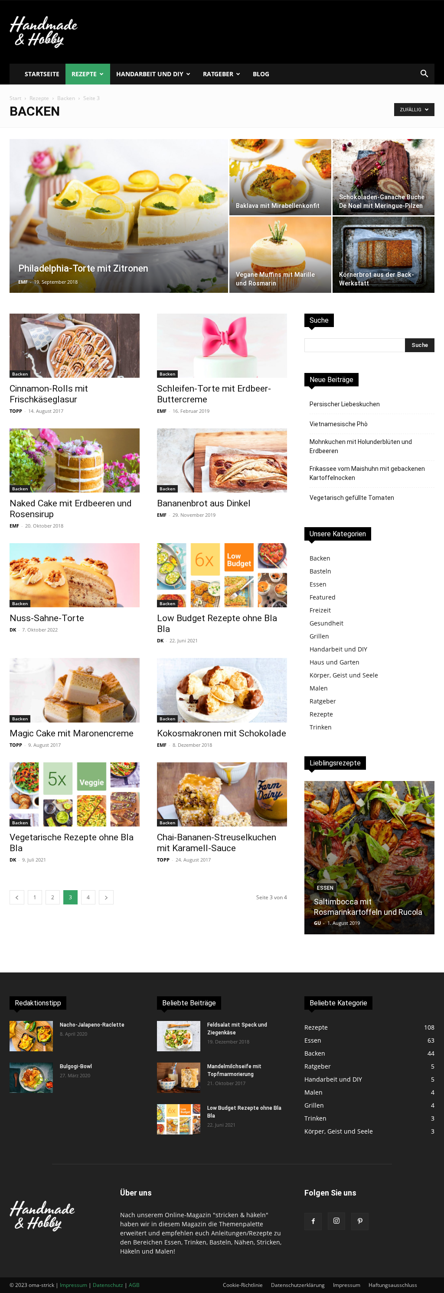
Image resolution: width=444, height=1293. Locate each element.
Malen (319, 688)
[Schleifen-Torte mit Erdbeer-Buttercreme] (222, 346)
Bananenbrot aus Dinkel (204, 503)
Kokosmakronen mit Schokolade (221, 733)
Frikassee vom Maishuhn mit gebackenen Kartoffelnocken (367, 473)
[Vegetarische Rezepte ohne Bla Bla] (75, 794)
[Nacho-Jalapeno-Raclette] (31, 1036)
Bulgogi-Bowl (76, 1066)
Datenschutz (108, 1285)
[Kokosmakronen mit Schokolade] (222, 690)
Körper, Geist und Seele (344, 675)
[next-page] (106, 897)
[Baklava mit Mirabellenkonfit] (280, 177)
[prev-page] (17, 897)
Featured (323, 597)
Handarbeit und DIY (149, 74)
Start (15, 98)
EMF (23, 282)
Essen (318, 584)
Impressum (346, 1285)
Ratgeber (218, 74)
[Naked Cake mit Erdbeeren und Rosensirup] (75, 460)
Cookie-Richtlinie (243, 1285)
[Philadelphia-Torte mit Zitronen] (119, 233)
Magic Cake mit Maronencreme (72, 733)
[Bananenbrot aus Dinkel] (222, 460)
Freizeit (320, 610)
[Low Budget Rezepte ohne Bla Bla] (222, 575)
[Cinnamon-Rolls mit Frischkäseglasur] (75, 346)
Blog (261, 74)
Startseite (42, 74)
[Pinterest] (360, 1221)
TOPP (16, 411)
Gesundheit (326, 623)
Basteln (320, 571)
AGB (134, 1285)
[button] (424, 75)
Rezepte (84, 74)
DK (13, 629)
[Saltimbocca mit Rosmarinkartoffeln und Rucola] (369, 857)
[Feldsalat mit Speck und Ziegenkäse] (178, 1036)
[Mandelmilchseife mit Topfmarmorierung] (178, 1078)
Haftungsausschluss (393, 1285)
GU (317, 923)
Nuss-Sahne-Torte (47, 618)
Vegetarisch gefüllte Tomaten (352, 497)
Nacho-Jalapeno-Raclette (92, 1025)
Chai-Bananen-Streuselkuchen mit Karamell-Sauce (216, 842)
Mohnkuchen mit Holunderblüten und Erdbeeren (361, 446)
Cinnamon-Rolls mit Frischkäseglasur (49, 394)
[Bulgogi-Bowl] (31, 1078)
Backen (66, 98)
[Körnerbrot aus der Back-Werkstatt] (383, 255)
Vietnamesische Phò (339, 424)
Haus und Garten (334, 662)
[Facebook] (313, 1221)
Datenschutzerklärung (298, 1285)
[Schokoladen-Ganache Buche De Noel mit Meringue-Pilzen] (383, 177)
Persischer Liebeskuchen (345, 404)
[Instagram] (336, 1221)
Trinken (321, 727)
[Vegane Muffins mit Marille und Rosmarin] (280, 255)
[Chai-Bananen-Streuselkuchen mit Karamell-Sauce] (222, 794)
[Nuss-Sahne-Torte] (75, 575)
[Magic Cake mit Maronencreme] (75, 690)
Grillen (319, 636)
